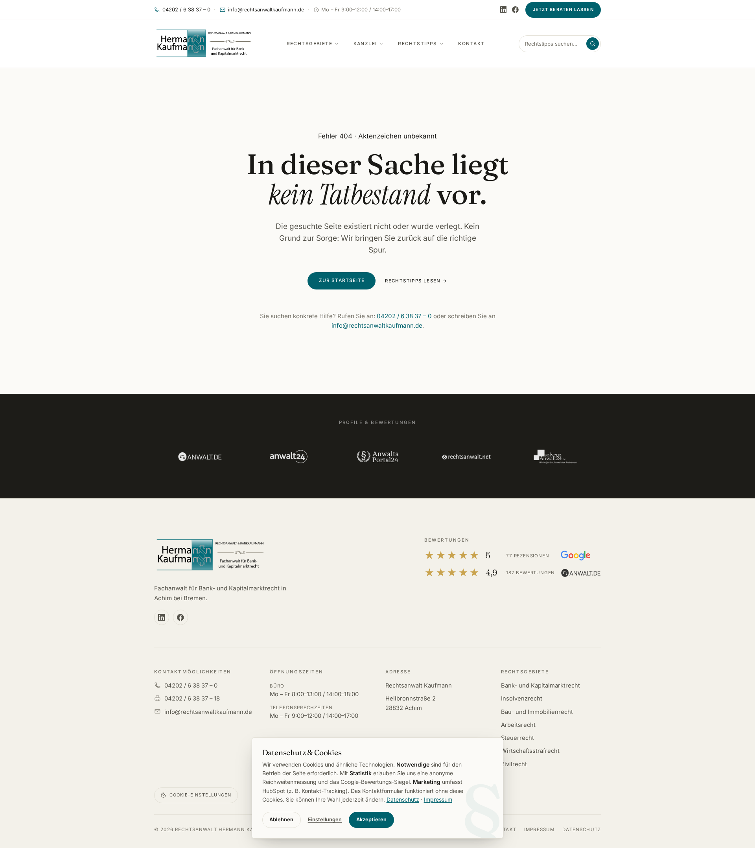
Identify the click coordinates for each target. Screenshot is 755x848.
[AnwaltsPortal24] (377, 456)
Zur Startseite (342, 280)
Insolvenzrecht (521, 698)
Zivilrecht (514, 764)
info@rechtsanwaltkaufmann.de (376, 325)
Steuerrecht (517, 737)
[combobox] (555, 44)
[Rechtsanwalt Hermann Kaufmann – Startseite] (203, 44)
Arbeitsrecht (518, 724)
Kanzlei (365, 43)
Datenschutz (581, 829)
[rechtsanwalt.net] (466, 456)
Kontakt (471, 43)
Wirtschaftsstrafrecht (530, 750)
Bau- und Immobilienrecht (537, 711)
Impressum (539, 829)
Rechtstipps (417, 43)
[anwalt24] (288, 456)
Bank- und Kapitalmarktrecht (540, 685)
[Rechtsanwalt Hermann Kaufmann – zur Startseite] (209, 555)
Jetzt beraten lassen (563, 9)
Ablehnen (281, 819)
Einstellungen (325, 819)
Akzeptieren (371, 819)
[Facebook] (515, 9)
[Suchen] (592, 43)
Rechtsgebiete (309, 43)
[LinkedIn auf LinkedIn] (503, 9)
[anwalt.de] (199, 456)
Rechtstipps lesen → (416, 281)
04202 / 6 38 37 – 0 (404, 316)
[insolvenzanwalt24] (555, 456)
